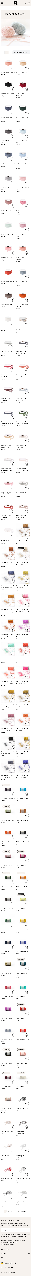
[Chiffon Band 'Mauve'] (8, 202)
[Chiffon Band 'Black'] (8, 85)
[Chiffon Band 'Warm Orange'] (23, 295)
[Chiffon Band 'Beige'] (23, 63)
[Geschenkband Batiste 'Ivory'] (23, 436)
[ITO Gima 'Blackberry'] (8, 790)
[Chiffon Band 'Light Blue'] (23, 155)
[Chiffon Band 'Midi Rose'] (23, 202)
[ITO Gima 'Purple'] (8, 1009)
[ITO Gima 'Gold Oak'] (23, 878)
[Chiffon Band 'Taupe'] (8, 295)
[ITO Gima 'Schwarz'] (8, 1054)
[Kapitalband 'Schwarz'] (8, 1193)
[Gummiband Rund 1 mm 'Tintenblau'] (23, 766)
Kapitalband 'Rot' (6, 1178)
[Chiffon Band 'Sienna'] (8, 272)
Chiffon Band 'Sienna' (8, 281)
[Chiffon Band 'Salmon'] (23, 249)
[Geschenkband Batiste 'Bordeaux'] (8, 366)
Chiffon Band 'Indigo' (8, 164)
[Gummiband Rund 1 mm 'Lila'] (23, 625)
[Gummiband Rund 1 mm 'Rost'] (23, 719)
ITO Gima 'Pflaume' (7, 996)
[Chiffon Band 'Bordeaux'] (23, 85)
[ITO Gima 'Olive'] (8, 964)
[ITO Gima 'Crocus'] (8, 856)
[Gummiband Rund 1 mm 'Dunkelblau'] (8, 577)
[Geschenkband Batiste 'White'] (8, 530)
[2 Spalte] (7, 52)
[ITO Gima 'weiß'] (23, 1077)
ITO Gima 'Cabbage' (7, 820)
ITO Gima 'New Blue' (22, 951)
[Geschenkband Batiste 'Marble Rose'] (23, 460)
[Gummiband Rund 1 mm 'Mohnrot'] (23, 649)
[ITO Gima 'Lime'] (23, 899)
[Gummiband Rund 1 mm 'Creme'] (23, 553)
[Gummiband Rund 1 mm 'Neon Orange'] (8, 672)
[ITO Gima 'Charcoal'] (23, 833)
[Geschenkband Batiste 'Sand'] (23, 506)
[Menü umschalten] (2, 3)
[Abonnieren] (28, 1230)
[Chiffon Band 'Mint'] (8, 225)
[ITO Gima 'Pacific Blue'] (23, 964)
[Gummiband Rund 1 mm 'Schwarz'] (8, 743)
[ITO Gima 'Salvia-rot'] (23, 1031)
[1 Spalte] (3, 52)
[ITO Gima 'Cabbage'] (8, 811)
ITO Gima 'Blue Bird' (22, 798)
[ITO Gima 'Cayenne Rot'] (8, 833)
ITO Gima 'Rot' (20, 1018)
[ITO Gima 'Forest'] (8, 878)
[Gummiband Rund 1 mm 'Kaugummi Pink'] (23, 600)
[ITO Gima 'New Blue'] (23, 942)
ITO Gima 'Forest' (6, 887)
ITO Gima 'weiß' (21, 1086)
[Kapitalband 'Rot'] (8, 1169)
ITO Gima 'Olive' (6, 973)
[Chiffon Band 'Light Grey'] (8, 178)
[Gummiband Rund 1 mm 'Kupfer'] (8, 625)
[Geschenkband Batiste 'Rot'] (8, 506)
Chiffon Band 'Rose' (7, 258)
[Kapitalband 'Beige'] (8, 1122)
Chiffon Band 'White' (7, 328)
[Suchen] (25, 3)
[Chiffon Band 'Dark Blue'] (8, 108)
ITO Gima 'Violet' (6, 1086)
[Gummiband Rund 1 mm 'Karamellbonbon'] (8, 600)
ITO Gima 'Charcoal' (22, 842)
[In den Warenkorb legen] (12, 67)
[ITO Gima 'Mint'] (8, 921)
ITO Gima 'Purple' (6, 1018)
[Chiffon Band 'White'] (8, 319)
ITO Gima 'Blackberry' (8, 798)
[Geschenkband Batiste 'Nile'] (23, 483)
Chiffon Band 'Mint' (7, 234)
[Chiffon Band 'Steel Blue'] (23, 272)
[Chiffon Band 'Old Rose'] (23, 225)
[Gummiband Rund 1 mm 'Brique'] (8, 553)
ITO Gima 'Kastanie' (7, 908)
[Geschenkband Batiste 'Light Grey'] (8, 460)
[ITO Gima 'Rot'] (23, 1009)
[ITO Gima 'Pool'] (23, 987)
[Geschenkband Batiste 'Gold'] (8, 436)
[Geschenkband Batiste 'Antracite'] (23, 342)
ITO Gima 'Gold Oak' (22, 887)
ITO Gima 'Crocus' (7, 865)
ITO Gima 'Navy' (6, 951)
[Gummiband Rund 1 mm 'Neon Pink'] (23, 672)
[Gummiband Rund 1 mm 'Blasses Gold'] (23, 530)
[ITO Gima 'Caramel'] (23, 811)
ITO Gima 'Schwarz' (7, 1063)
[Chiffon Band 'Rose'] (8, 249)
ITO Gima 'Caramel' (22, 820)
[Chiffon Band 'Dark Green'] (23, 108)
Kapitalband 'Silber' (22, 1202)
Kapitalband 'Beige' (7, 1132)
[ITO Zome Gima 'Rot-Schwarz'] (8, 1099)
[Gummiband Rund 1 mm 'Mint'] (8, 649)
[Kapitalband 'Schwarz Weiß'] (23, 1169)
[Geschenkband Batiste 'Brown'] (8, 389)
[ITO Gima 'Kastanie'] (8, 899)
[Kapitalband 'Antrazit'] (23, 1099)
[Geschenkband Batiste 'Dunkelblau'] (8, 413)
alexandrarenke (10, 1272)
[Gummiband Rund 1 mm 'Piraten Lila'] (8, 719)
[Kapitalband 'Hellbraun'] (8, 1146)
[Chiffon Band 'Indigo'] (8, 155)
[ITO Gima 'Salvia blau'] (8, 1031)
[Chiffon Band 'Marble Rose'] (23, 178)
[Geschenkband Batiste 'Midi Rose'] (8, 483)
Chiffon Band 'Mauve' (8, 211)
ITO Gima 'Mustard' (22, 930)
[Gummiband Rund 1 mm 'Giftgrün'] (23, 577)
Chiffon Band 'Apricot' (8, 72)
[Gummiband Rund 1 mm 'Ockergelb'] (8, 696)
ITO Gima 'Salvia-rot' (22, 1040)
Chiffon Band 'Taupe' (8, 304)
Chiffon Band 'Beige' (22, 72)
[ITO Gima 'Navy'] (8, 942)
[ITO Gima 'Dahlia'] (23, 856)
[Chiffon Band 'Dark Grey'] (8, 131)
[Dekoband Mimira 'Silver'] (23, 319)
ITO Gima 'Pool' (21, 996)
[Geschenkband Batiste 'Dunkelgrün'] (23, 413)
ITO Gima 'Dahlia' (21, 865)
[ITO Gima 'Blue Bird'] (23, 790)
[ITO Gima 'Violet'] (8, 1077)
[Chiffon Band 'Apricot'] (8, 63)
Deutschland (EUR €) (10, 1263)
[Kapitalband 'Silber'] (23, 1193)
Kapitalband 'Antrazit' (23, 1108)
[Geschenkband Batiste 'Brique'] (23, 366)
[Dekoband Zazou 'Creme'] (8, 342)
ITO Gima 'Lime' (21, 908)
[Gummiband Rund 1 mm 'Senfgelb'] (23, 743)
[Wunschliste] (23, 3)
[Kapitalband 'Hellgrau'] (23, 1146)
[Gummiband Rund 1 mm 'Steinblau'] (8, 766)
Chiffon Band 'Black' (7, 93)
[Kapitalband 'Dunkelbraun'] (23, 1122)
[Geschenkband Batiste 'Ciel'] (23, 389)
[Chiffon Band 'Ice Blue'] (23, 131)
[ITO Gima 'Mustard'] (23, 921)
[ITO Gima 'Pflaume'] (8, 987)
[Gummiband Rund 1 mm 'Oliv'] (23, 696)
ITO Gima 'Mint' (6, 930)
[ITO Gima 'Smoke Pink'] (23, 1054)
